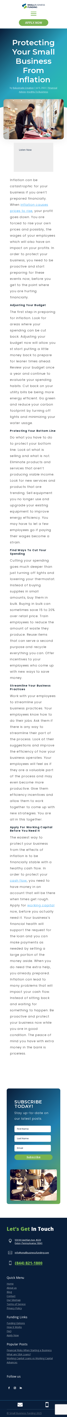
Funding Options (16, 1323)
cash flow (18, 880)
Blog (9, 1292)
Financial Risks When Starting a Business (29, 1350)
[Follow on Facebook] (9, 1388)
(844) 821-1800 (28, 1262)
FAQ (9, 1331)
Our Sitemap (14, 1300)
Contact (11, 1296)
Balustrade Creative (23, 87)
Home (10, 1283)
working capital (41, 905)
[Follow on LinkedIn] (20, 1388)
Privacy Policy (14, 1308)
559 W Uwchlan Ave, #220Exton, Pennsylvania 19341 (28, 1241)
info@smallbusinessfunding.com (32, 1252)
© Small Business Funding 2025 (24, 1413)
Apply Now (33, 22)
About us (12, 1287)
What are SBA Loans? (19, 1354)
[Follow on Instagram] (15, 1388)
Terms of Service (16, 1304)
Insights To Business (37, 91)
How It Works (14, 1327)
